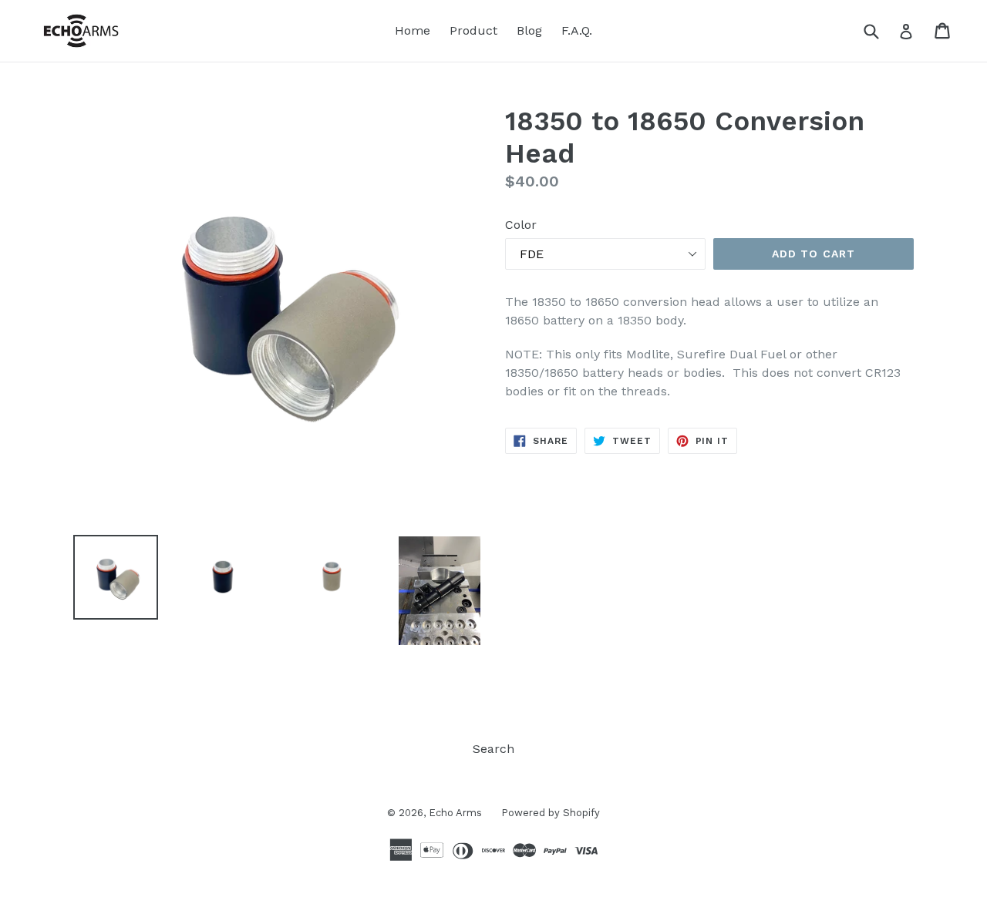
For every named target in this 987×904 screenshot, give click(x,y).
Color (521, 224)
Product (473, 30)
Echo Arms (455, 812)
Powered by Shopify (550, 812)
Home (412, 30)
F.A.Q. (576, 30)
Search (493, 748)
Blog (529, 30)
